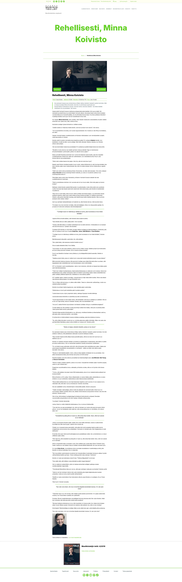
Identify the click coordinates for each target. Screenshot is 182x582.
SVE (50, 1)
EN (46, 1)
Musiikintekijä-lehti (118, 8)
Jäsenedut (109, 8)
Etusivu (83, 55)
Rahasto (127, 8)
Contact (98, 1)
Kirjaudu (133, 1)
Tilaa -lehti (106, 1)
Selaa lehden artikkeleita (88, 551)
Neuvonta (102, 8)
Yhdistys (133, 8)
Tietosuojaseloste (127, 571)
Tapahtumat (94, 8)
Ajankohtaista (86, 8)
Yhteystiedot (94, 1)
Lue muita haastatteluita (74, 537)
